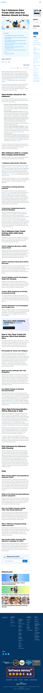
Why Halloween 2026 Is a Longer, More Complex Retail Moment (16, 38)
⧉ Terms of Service (37, 630)
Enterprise (13, 622)
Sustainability (37, 78)
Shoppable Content (36, 75)
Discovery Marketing (36, 53)
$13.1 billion (7, 192)
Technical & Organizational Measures (37, 624)
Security (35, 72)
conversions (18, 140)
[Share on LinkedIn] (18, 68)
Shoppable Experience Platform (20, 620)
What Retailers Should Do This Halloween (14, 35)
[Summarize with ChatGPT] (3, 62)
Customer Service (37, 45)
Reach (35, 68)
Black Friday (36, 42)
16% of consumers (10, 174)
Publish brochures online (20, 634)
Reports (35, 70)
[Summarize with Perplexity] (6, 62)
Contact (28, 622)
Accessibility (36, 38)
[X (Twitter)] (3, 654)
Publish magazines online (20, 630)
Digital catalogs (19, 397)
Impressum (37, 619)
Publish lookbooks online (20, 626)
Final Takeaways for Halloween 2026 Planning (15, 49)
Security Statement (37, 621)
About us (28, 619)
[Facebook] (6, 654)
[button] (26, 68)
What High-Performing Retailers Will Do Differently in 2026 (14, 47)
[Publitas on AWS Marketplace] (21, 683)
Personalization (36, 63)
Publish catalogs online (21, 623)
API (11, 624)
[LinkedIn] (9, 654)
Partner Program (28, 628)
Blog (28, 624)
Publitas (13, 400)
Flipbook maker (21, 648)
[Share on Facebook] (15, 68)
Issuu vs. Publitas (20, 643)
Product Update (36, 66)
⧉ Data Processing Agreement (37, 636)
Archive (35, 40)
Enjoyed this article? (9, 53)
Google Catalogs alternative (20, 637)
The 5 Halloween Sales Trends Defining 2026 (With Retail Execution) (15, 41)
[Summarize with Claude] (9, 62)
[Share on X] (12, 68)
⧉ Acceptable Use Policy (37, 633)
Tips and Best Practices (36, 81)
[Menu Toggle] (40, 2)
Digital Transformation (36, 49)
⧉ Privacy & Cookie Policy (37, 639)
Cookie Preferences (37, 628)
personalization (10, 422)
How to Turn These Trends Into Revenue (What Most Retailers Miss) (15, 44)
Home (12, 619)
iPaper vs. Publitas (20, 646)
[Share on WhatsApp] (21, 68)
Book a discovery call (9, 327)
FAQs (6, 51)
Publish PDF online (20, 641)
